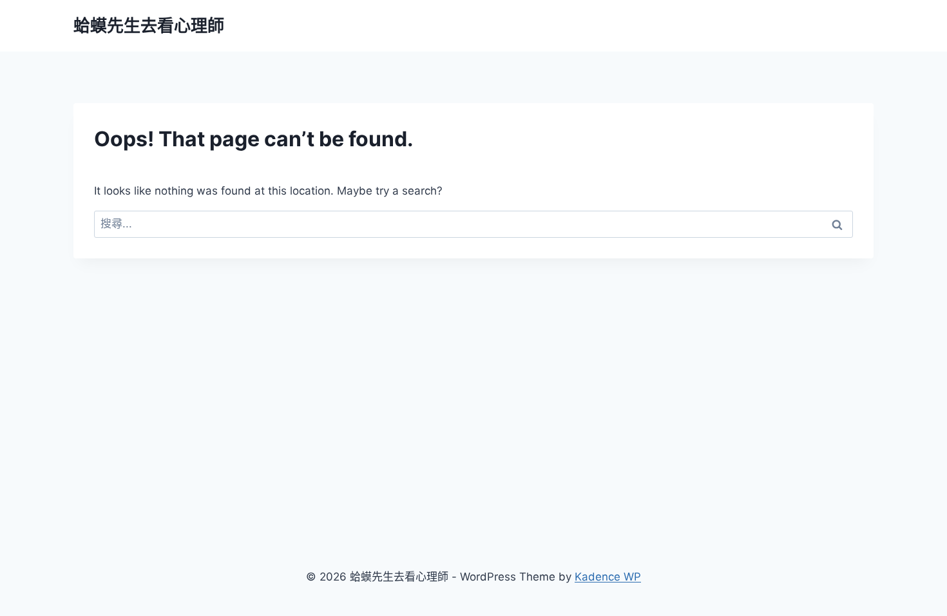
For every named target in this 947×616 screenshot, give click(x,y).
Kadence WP (608, 576)
